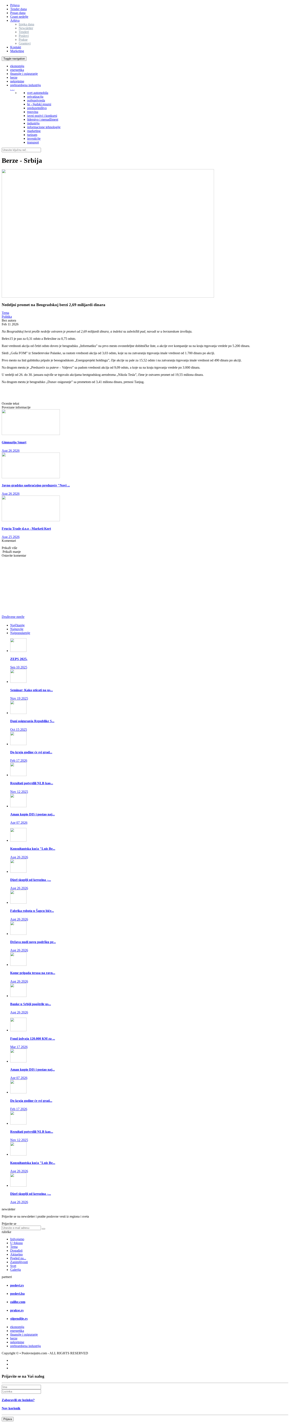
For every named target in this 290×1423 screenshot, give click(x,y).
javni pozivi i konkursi (42, 115)
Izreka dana (26, 24)
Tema (5, 313)
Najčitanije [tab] (17, 625)
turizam (32, 135)
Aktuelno (16, 1254)
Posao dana (17, 13)
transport (33, 142)
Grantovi (25, 43)
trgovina (32, 112)
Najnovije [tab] (16, 629)
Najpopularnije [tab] (20, 633)
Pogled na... (18, 1258)
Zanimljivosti (19, 1262)
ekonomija (17, 66)
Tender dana (18, 9)
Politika (7, 316)
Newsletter (26, 28)
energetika (17, 70)
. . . (12, 89)
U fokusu (16, 1243)
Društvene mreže (13, 617)
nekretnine (17, 81)
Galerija (15, 1269)
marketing (34, 131)
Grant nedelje (19, 16)
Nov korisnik (11, 1408)
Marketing (17, 51)
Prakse (23, 39)
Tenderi (24, 32)
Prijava (15, 5)
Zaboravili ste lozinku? (18, 1400)
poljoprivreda (36, 100)
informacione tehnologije (44, 127)
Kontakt (15, 47)
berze (13, 77)
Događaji (16, 1250)
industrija (33, 123)
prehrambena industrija (25, 85)
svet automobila (37, 93)
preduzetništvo (37, 108)
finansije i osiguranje (24, 73)
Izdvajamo (17, 1239)
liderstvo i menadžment (42, 119)
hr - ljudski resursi (39, 104)
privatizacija (35, 96)
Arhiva (15, 20)
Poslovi (24, 36)
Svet (13, 1266)
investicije (34, 138)
